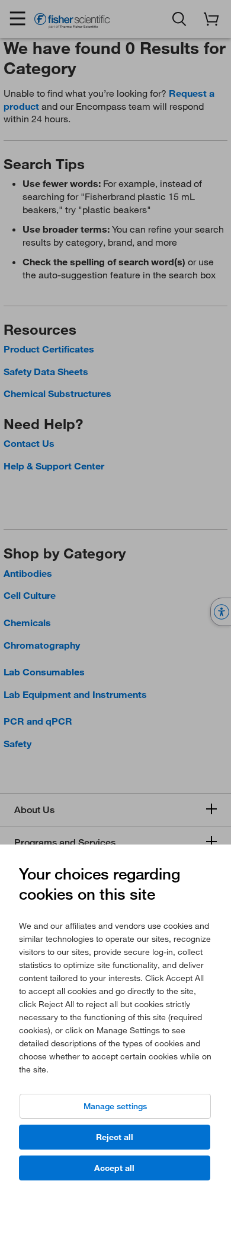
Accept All (114, 1168)
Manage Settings (115, 1106)
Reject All (114, 1137)
